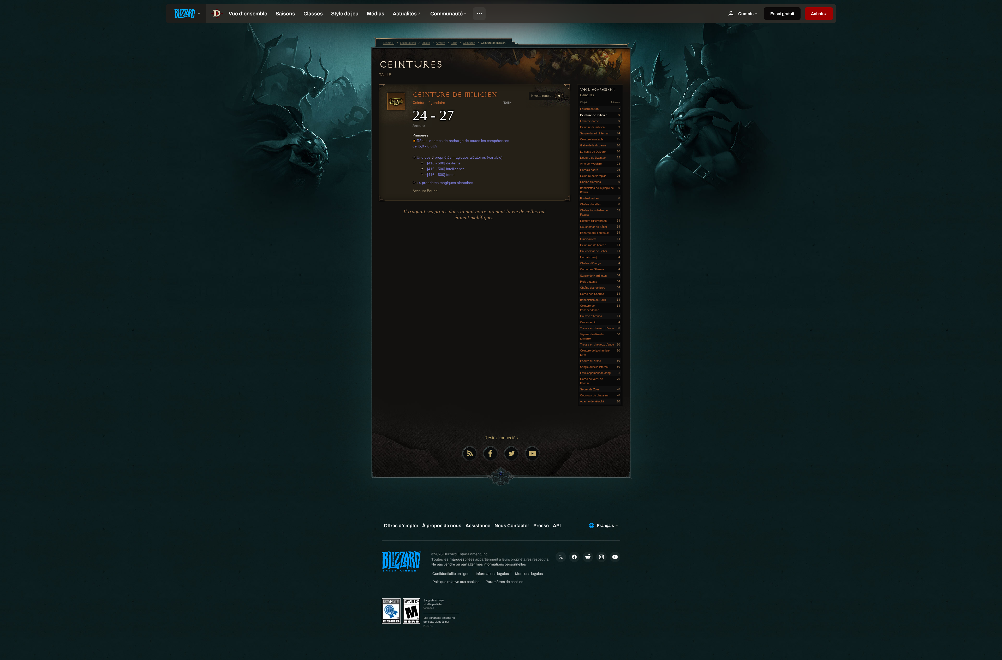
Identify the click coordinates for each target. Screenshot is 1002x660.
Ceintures (410, 64)
